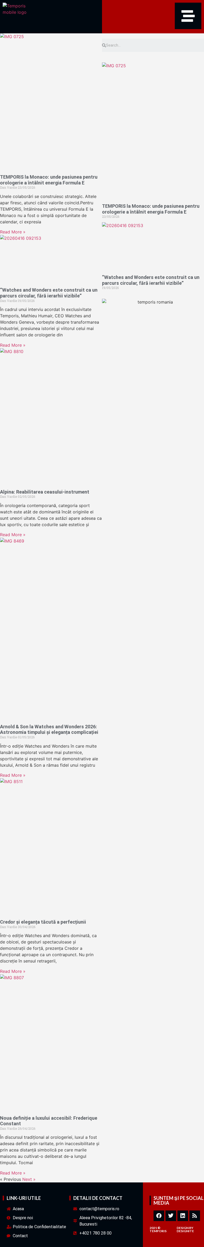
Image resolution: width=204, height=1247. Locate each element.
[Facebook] (159, 1215)
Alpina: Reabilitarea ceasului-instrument (44, 492)
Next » (29, 1179)
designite (185, 1231)
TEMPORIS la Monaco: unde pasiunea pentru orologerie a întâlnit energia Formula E (48, 180)
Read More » (13, 231)
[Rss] (194, 1215)
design (183, 1228)
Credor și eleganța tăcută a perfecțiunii (43, 922)
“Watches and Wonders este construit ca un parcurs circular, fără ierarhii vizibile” (48, 293)
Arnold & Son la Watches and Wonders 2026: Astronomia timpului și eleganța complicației (49, 729)
